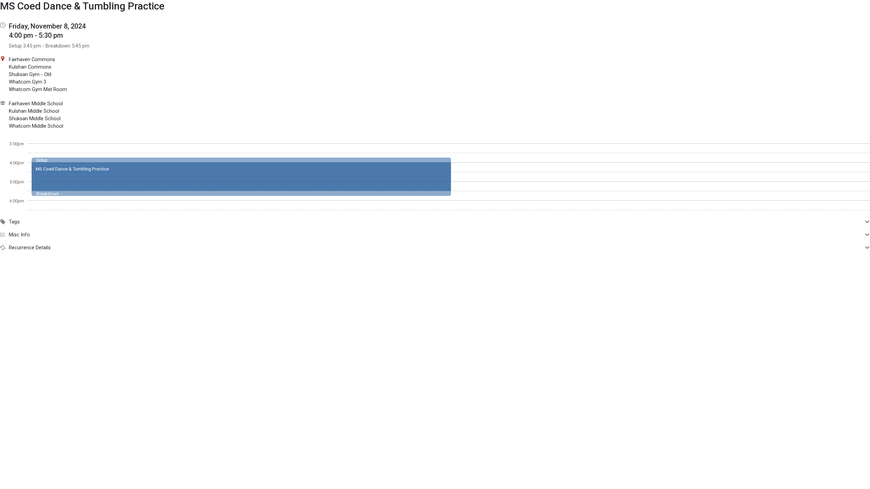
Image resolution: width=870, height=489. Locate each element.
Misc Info (19, 235)
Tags (14, 222)
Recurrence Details (30, 247)
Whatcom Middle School (36, 126)
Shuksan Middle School (34, 118)
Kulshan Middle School (34, 111)
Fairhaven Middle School (36, 104)
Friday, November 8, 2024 (47, 26)
